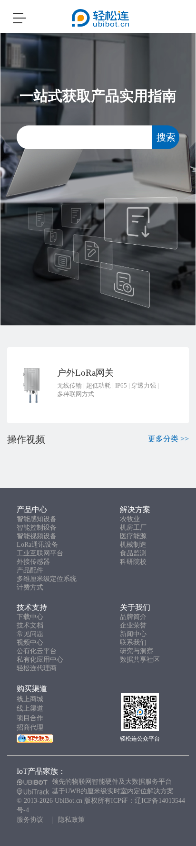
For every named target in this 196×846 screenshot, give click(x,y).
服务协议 (30, 819)
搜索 (166, 137)
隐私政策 (71, 819)
